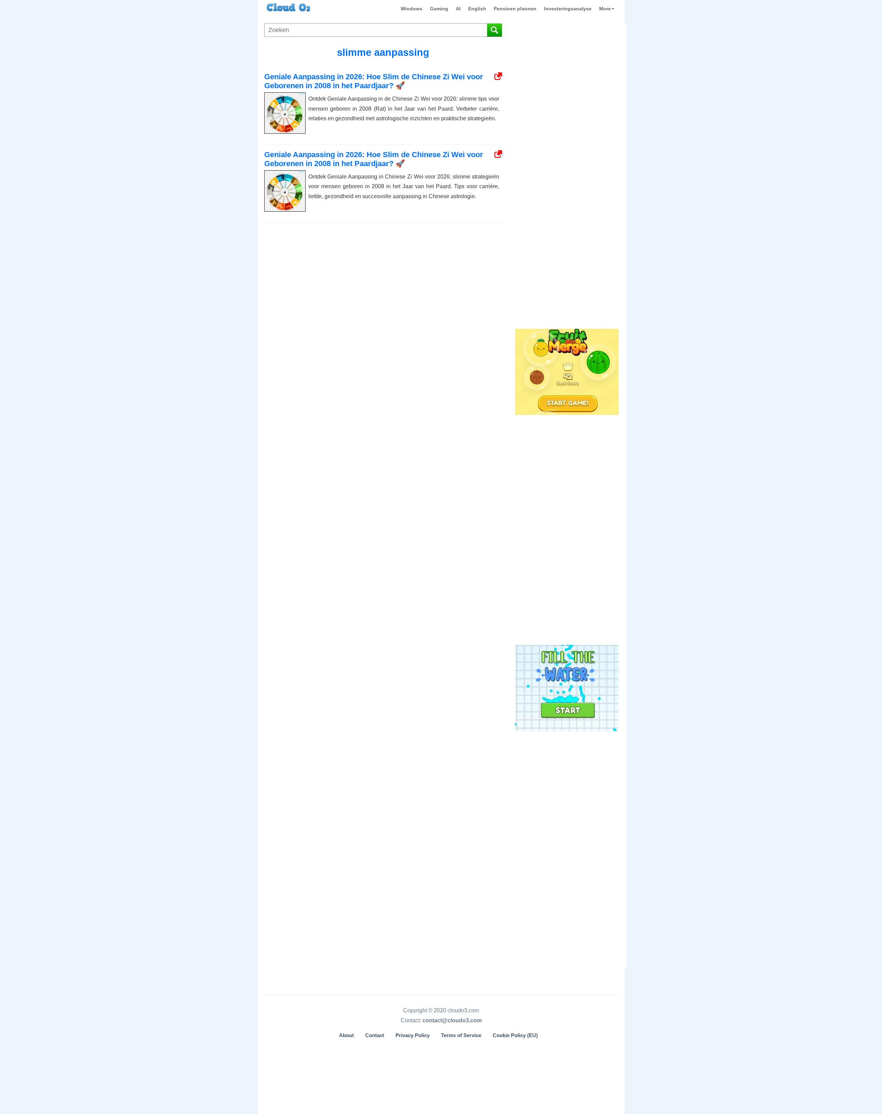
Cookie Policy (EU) (515, 1035)
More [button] (605, 8)
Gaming (439, 8)
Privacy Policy (413, 1035)
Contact (374, 1035)
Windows (411, 8)
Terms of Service (461, 1035)
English (477, 8)
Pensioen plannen (515, 8)
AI (458, 8)
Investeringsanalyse (568, 8)
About (346, 1035)
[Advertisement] (566, 213)
